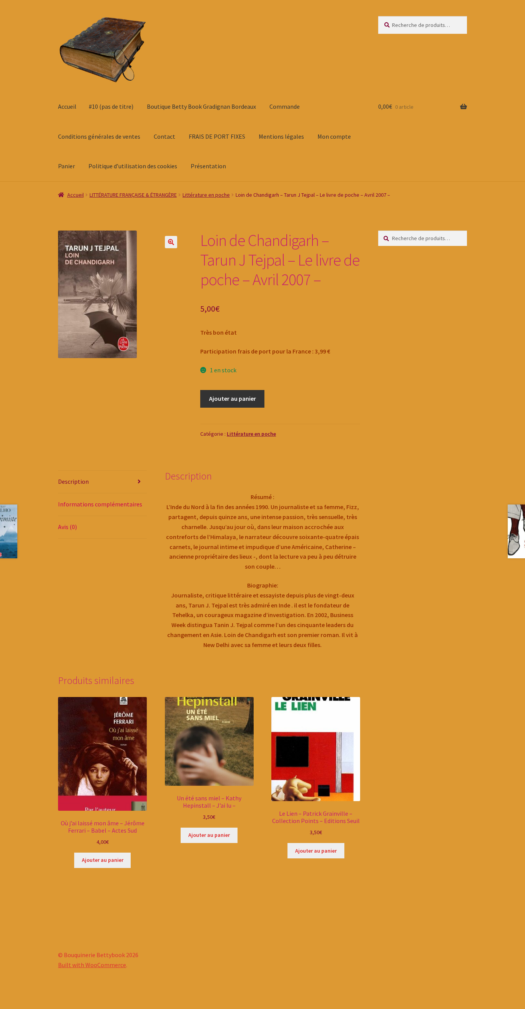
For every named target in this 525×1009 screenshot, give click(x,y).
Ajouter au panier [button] (102, 859)
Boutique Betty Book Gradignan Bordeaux (201, 106)
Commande (284, 106)
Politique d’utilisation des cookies (132, 166)
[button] (171, 242)
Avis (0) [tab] (67, 527)
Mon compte (334, 136)
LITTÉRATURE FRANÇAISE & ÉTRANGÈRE (133, 194)
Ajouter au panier (232, 398)
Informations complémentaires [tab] (100, 504)
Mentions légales (281, 136)
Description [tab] (73, 481)
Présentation (208, 166)
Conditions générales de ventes (99, 136)
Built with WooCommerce (92, 965)
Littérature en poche (206, 194)
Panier (66, 166)
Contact (164, 136)
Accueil (67, 106)
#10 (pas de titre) (111, 106)
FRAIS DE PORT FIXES (217, 136)
